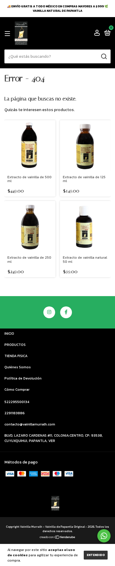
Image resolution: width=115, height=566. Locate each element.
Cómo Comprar (16, 389)
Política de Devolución (23, 378)
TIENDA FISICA (15, 356)
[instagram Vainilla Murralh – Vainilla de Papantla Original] (49, 312)
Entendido (96, 555)
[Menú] (8, 33)
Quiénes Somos (17, 367)
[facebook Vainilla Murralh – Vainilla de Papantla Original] (66, 312)
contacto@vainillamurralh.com (29, 424)
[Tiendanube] (57, 538)
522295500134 (16, 402)
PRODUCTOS (15, 344)
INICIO (9, 333)
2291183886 (14, 413)
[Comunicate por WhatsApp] (104, 535)
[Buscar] (104, 56)
